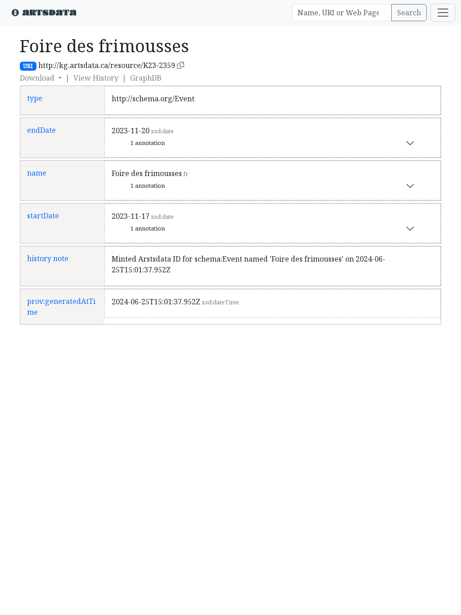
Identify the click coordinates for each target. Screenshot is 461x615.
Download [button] (38, 78)
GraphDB (146, 78)
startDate (43, 216)
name (36, 173)
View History (95, 78)
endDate (41, 130)
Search (409, 13)
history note (47, 258)
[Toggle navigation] (443, 13)
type (34, 98)
